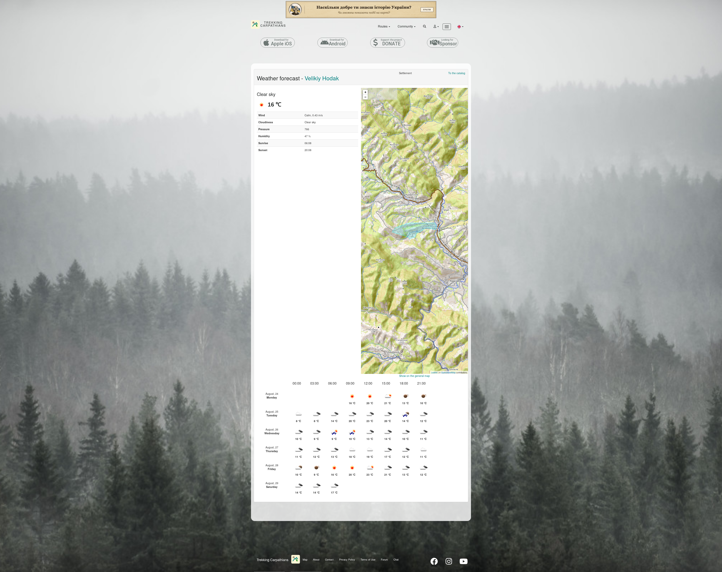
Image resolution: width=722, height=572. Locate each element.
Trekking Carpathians (272, 559)
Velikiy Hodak (322, 78)
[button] (460, 26)
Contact (329, 559)
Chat (396, 559)
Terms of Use (368, 559)
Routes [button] (383, 26)
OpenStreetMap (448, 372)
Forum (384, 559)
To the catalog (456, 73)
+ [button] (365, 92)
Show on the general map (414, 376)
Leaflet (434, 372)
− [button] (365, 97)
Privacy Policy (347, 559)
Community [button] (406, 26)
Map (305, 559)
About (316, 559)
